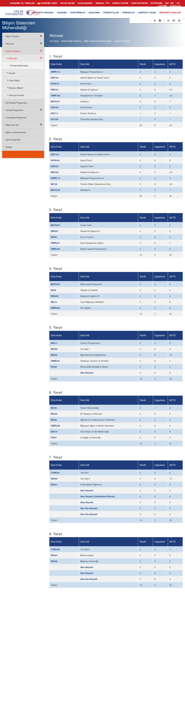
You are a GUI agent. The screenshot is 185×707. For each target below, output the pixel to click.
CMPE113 (55, 71)
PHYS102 (55, 160)
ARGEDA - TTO (102, 3)
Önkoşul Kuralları (16, 95)
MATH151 (55, 101)
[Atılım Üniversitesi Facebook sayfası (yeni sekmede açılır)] (132, 20)
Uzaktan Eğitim (139, 3)
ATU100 (54, 119)
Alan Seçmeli (86, 372)
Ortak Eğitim (14, 80)
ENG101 (55, 89)
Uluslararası (85, 3)
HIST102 (55, 154)
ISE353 (54, 354)
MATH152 (55, 190)
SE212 (54, 301)
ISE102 (54, 184)
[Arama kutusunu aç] (155, 20)
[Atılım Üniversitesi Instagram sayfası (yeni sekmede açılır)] (143, 20)
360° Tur (169, 3)
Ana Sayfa (54, 40)
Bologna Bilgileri (16, 87)
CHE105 (54, 107)
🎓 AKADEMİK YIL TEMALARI (21, 3)
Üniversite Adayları (170, 12)
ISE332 (54, 413)
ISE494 (54, 555)
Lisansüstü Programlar (16, 117)
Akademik (62, 12)
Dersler (12, 73)
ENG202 (55, 296)
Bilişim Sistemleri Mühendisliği (97, 40)
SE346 (54, 407)
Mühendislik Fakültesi (71, 40)
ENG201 (55, 231)
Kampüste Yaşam (147, 12)
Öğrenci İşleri (111, 12)
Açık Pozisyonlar (13, 139)
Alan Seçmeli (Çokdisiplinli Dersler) (97, 496)
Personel (10, 43)
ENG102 (55, 172)
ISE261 (54, 237)
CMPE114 (55, 178)
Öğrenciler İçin (12, 124)
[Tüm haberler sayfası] (174, 20)
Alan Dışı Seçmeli (88, 508)
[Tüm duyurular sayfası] (168, 20)
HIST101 (55, 77)
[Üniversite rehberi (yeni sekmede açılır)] (160, 20)
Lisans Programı (122, 40)
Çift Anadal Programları (16, 102)
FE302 (54, 366)
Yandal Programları (14, 110)
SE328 (54, 419)
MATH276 (55, 284)
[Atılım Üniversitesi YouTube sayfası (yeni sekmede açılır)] (147, 20)
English (176, 5)
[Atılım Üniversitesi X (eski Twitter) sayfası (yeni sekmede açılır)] (136, 20)
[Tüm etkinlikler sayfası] (179, 20)
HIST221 (55, 166)
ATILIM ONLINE (67, 3)
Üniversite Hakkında (42, 12)
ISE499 (54, 478)
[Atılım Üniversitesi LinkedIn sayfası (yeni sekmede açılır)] (139, 20)
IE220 (53, 290)
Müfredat (13, 58)
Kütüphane (156, 3)
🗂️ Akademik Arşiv (47, 3)
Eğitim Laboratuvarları (16, 132)
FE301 (54, 437)
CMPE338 (55, 425)
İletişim (162, 5)
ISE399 (54, 348)
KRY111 (54, 113)
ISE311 (54, 343)
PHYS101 (55, 83)
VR (177, 3)
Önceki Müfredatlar (19, 65)
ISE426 (54, 561)
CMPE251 (55, 242)
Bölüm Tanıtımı (12, 36)
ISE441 (54, 484)
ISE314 (54, 431)
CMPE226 (55, 307)
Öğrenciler (128, 12)
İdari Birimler (77, 12)
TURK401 (55, 472)
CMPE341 (55, 360)
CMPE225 (55, 248)
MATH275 (55, 225)
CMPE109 (55, 95)
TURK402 (55, 549)
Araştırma (94, 12)
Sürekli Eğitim (120, 3)
